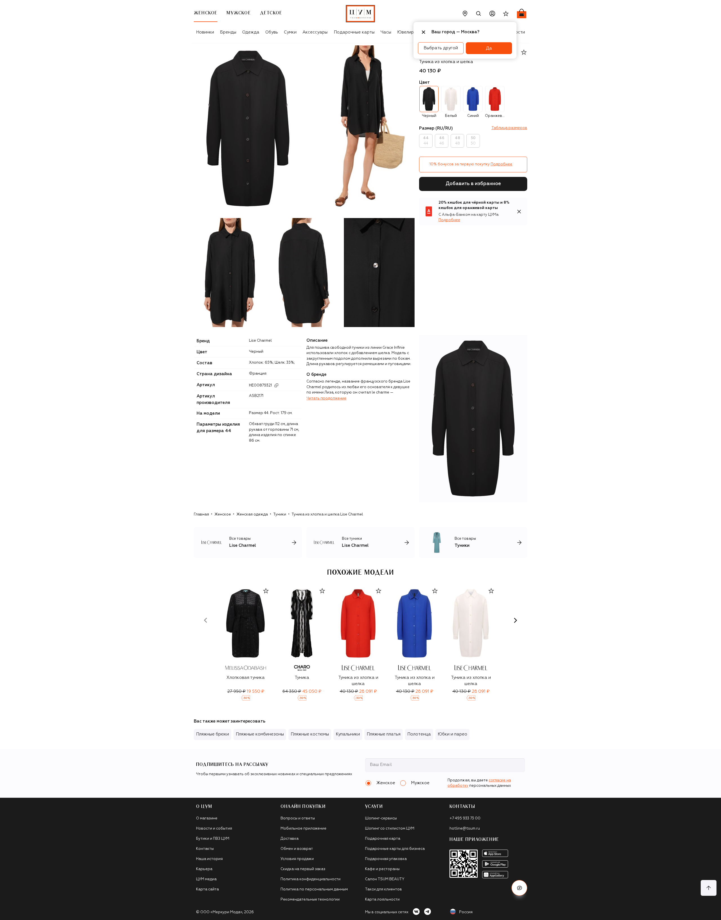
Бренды (228, 32)
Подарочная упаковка (386, 859)
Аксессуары (315, 32)
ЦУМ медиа (206, 879)
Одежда (250, 32)
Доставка (290, 839)
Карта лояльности (382, 899)
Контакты (205, 849)
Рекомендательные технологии (310, 899)
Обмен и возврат (297, 849)
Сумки (290, 32)
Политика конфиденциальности (311, 879)
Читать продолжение (326, 398)
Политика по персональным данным (314, 889)
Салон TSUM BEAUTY (384, 879)
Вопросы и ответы (298, 818)
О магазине (206, 818)
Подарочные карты (354, 32)
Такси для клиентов (383, 889)
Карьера (204, 869)
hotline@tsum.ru (464, 828)
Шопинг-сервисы (381, 818)
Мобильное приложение (303, 828)
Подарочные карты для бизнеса (395, 849)
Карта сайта (207, 889)
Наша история (209, 859)
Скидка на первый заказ (303, 869)
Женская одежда (252, 514)
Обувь (271, 32)
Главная (201, 514)
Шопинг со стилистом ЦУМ (389, 828)
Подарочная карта (382, 839)
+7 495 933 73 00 (464, 818)
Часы (385, 32)
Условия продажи (297, 859)
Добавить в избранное (473, 183)
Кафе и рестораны (382, 869)
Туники (279, 514)
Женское (222, 514)
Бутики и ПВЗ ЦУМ (212, 839)
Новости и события (214, 828)
